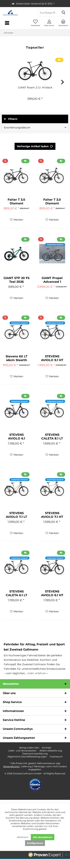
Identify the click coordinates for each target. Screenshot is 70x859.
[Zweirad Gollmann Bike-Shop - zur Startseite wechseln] (17, 12)
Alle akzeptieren (42, 837)
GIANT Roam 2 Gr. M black (35, 87)
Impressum (56, 756)
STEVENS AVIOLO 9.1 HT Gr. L (52, 358)
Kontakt (46, 747)
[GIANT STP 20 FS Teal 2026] (16, 254)
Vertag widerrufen (29, 747)
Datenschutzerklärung (35, 753)
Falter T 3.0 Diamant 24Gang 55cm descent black (16, 201)
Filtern (12, 119)
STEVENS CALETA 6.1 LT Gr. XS (16, 593)
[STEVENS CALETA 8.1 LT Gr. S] (52, 410)
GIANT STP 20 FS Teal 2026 (16, 279)
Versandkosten (11, 766)
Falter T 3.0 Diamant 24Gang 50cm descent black (52, 201)
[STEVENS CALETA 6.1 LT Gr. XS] (16, 567)
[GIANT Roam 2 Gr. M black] (35, 71)
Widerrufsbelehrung (50, 750)
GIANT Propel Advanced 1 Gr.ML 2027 (52, 280)
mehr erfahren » (37, 673)
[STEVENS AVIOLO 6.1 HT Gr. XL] (52, 567)
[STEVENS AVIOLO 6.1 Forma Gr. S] (16, 410)
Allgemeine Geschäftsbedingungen (27, 756)
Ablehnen (22, 837)
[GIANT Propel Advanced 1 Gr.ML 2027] (52, 254)
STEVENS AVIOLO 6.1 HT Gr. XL (52, 593)
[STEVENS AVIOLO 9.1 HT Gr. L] (52, 332)
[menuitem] (63, 22)
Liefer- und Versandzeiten (22, 750)
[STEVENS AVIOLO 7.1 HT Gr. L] (52, 489)
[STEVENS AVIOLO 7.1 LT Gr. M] (16, 489)
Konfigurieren (35, 843)
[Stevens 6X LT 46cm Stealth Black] (16, 332)
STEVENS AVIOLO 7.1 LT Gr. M (16, 515)
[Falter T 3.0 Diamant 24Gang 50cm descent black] (52, 175)
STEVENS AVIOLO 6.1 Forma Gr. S (16, 436)
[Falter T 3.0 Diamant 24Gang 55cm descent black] (16, 175)
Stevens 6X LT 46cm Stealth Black (16, 358)
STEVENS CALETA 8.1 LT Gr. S (52, 436)
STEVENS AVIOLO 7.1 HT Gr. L (52, 515)
